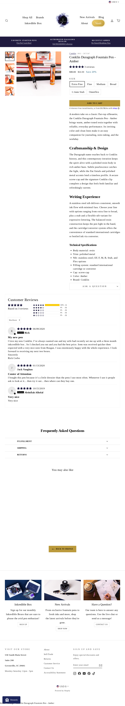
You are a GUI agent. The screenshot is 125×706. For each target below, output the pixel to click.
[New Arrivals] (62, 590)
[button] (76, 66)
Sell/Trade (48, 654)
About (84, 23)
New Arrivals (87, 17)
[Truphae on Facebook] (79, 673)
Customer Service (52, 663)
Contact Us (102, 624)
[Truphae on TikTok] (93, 673)
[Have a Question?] (101, 590)
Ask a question (95, 286)
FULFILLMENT (24, 441)
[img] (24, 328)
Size (72, 79)
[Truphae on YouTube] (84, 673)
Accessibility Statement (55, 672)
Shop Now (62, 629)
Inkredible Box (33, 23)
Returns (47, 659)
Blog (101, 17)
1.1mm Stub (78, 92)
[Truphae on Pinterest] (89, 673)
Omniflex (94, 92)
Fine (89, 84)
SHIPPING (21, 448)
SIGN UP (23, 624)
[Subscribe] (100, 665)
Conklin (72, 53)
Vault (98, 23)
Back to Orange (64, 549)
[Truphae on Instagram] (74, 673)
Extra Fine (77, 84)
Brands (40, 17)
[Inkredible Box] (23, 590)
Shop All (27, 17)
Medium (101, 84)
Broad (113, 84)
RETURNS (22, 455)
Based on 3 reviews (18, 308)
